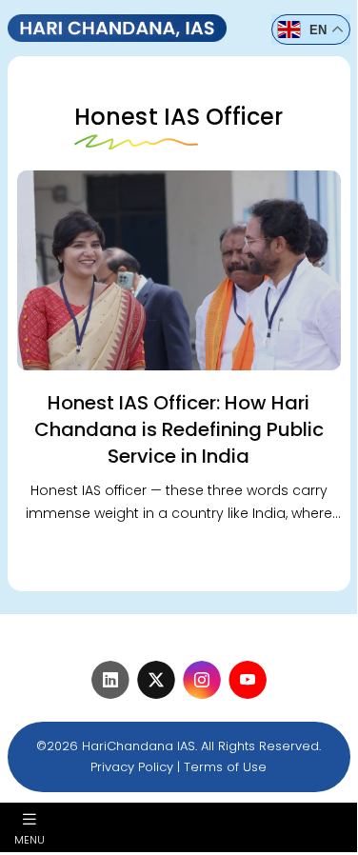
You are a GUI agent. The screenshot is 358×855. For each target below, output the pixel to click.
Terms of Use (225, 767)
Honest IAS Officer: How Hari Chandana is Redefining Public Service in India (179, 429)
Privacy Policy (131, 767)
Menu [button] (29, 838)
